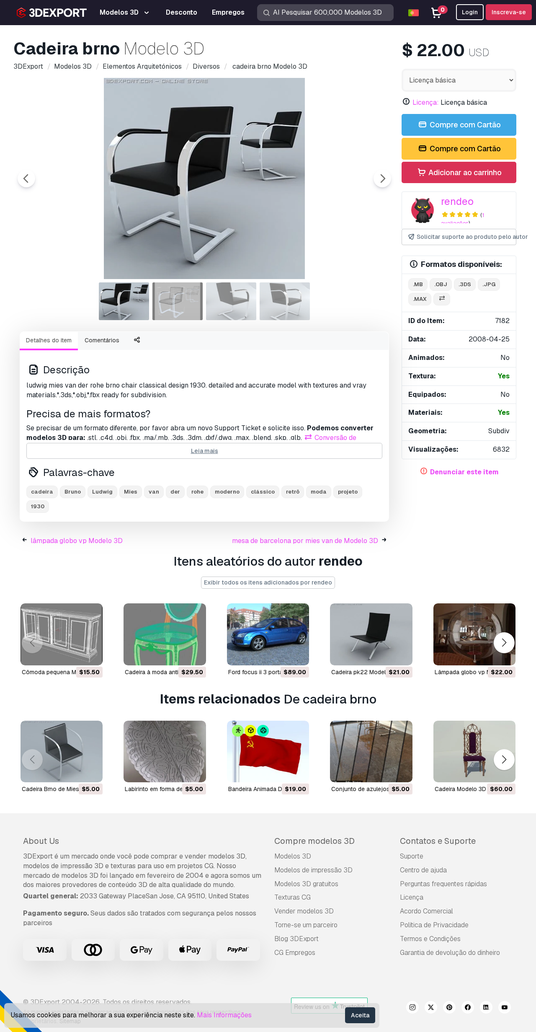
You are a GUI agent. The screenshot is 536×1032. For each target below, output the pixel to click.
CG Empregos (294, 952)
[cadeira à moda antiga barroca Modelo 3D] (165, 634)
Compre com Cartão (464, 124)
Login (470, 12)
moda (319, 491)
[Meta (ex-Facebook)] (467, 1008)
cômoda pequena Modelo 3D (61, 672)
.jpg (488, 284)
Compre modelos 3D (314, 840)
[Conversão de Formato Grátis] (442, 299)
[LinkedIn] (486, 1008)
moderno (227, 491)
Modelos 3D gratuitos (306, 883)
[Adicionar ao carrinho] (73, 654)
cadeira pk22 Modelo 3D (365, 672)
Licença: (425, 102)
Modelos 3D (292, 856)
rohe (197, 491)
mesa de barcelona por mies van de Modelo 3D (305, 540)
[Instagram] (412, 1008)
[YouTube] (504, 1008)
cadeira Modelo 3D (460, 789)
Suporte (411, 856)
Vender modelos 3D (304, 911)
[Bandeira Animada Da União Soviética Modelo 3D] (268, 751)
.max (420, 299)
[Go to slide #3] (231, 301)
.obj (440, 284)
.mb (418, 284)
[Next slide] (382, 178)
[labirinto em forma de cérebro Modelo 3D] (165, 751)
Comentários (102, 340)
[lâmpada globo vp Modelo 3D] (474, 634)
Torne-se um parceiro (306, 925)
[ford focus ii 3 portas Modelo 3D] (268, 634)
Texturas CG (292, 897)
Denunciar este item (464, 472)
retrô (292, 491)
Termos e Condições (430, 938)
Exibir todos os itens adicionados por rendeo (268, 582)
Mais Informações (224, 1015)
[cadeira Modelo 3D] (474, 751)
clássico (263, 491)
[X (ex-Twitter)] (431, 1008)
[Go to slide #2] (177, 301)
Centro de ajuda (423, 870)
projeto (348, 491)
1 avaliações (462, 219)
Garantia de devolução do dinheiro (450, 952)
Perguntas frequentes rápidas (443, 883)
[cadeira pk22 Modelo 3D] (371, 634)
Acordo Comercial (426, 911)
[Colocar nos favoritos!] (90, 654)
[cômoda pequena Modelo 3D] (62, 634)
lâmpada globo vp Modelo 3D (77, 540)
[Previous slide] (26, 178)
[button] (503, 642)
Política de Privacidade (434, 925)
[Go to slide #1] (124, 301)
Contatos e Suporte (438, 840)
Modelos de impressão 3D (313, 870)
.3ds (465, 284)
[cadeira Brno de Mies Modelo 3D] (62, 751)
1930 (37, 506)
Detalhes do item (49, 340)
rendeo (457, 201)
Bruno (72, 491)
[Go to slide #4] (285, 301)
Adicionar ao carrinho (464, 172)
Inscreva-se (509, 12)
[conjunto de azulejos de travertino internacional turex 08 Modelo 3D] (371, 751)
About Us (41, 840)
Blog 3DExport (296, 938)
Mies (130, 491)
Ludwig (102, 491)
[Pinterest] (449, 1008)
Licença (411, 897)
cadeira (42, 491)
